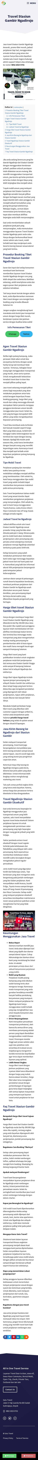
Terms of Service (22, 1438)
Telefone (26, 334)
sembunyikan (18, 107)
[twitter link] (9, 1418)
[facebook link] (15, 1418)
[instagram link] (4, 1418)
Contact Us (10, 1389)
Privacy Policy (8, 1438)
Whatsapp (12, 334)
